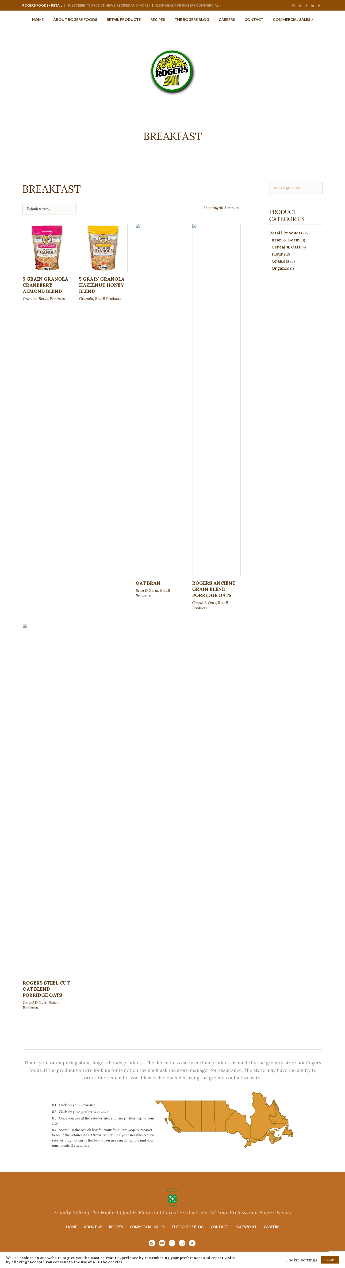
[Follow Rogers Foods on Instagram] (293, 5)
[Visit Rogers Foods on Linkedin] (312, 5)
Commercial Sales (147, 1227)
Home (71, 1227)
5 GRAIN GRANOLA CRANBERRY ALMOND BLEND (45, 285)
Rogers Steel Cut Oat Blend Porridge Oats (46, 989)
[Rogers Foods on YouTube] (300, 5)
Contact (219, 1227)
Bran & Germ (147, 590)
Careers (271, 1227)
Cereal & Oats (204, 602)
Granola (30, 298)
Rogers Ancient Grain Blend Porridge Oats (213, 589)
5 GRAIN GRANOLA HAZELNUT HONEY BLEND (102, 285)
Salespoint (246, 1227)
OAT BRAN (148, 583)
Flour (277, 254)
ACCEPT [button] (330, 1260)
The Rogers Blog (188, 1227)
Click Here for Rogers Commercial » (188, 5)
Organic (280, 268)
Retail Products (52, 298)
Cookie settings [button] (301, 1260)
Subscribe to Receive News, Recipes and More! (108, 5)
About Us (93, 1227)
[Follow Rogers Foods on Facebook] (306, 5)
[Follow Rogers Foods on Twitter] (319, 5)
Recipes (116, 1227)
